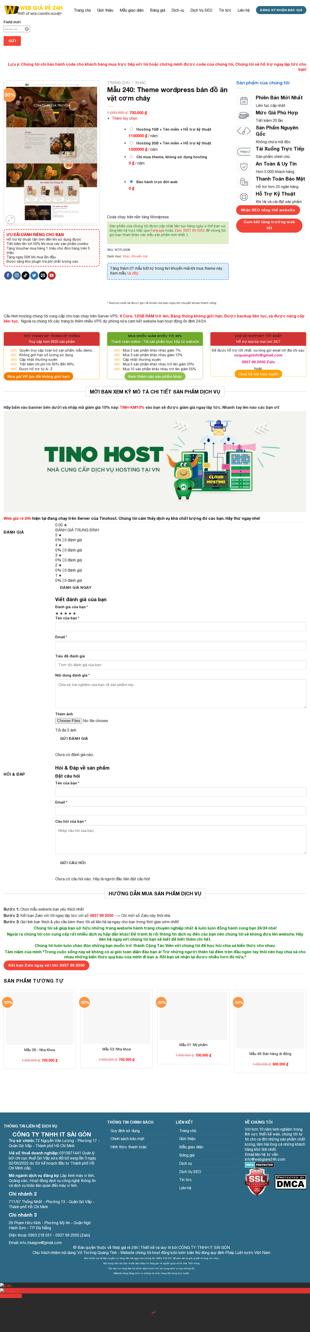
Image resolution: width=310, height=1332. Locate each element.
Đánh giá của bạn (71, 607)
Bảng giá (157, 10)
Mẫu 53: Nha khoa (116, 1049)
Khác (140, 82)
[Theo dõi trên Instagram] (17, 275)
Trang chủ (82, 10)
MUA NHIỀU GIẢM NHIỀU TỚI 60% (155, 336)
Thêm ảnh (64, 714)
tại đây (133, 273)
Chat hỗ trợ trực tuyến (258, 374)
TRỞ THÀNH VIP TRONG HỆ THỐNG (51, 336)
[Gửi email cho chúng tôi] (43, 275)
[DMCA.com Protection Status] (259, 1164)
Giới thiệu (105, 10)
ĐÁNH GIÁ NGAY (75, 587)
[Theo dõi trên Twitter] (34, 275)
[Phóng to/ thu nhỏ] (19, 1303)
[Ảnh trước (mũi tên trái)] (4, 1323)
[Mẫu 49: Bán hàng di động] (270, 1020)
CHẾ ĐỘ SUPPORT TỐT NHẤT (258, 336)
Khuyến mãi (140, 256)
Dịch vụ (177, 10)
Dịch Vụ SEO (201, 10)
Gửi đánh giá (74, 738)
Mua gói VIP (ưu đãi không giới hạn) (39, 376)
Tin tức (225, 10)
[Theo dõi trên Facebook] (8, 275)
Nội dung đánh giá (72, 675)
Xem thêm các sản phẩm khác (155, 376)
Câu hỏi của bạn (70, 821)
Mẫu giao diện (132, 10)
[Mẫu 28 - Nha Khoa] (40, 1018)
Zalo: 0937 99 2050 (189, 230)
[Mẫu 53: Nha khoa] (116, 1018)
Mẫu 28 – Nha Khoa (39, 1050)
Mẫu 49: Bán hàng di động (270, 1054)
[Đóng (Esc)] (4, 1303)
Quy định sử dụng (125, 1130)
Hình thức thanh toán (128, 1147)
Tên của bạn (67, 618)
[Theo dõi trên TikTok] (26, 275)
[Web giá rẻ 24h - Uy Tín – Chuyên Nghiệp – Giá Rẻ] (33, 10)
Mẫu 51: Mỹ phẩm (193, 1045)
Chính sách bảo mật (127, 1138)
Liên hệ (244, 10)
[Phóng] (10, 219)
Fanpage (157, 230)
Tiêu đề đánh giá (70, 656)
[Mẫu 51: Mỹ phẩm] (193, 1016)
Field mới (12, 22)
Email (61, 637)
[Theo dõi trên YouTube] (52, 275)
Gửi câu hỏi (72, 862)
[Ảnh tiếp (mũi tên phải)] (19, 1323)
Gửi (12, 41)
